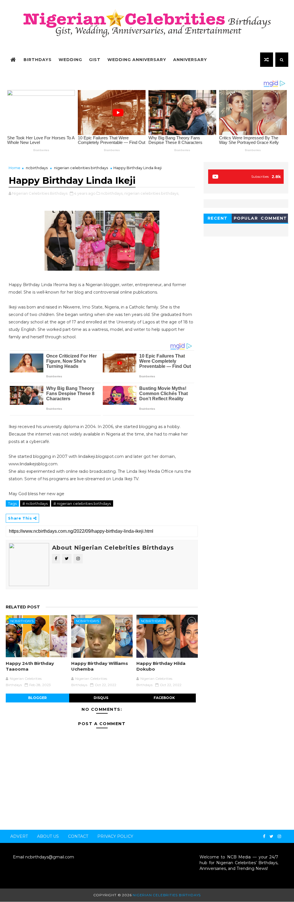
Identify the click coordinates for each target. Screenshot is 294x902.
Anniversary (190, 59)
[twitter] (271, 836)
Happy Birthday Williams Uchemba (99, 666)
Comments (274, 219)
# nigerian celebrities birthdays (82, 503)
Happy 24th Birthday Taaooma (30, 666)
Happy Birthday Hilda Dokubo (160, 666)
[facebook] (264, 836)
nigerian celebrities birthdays (81, 167)
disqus (101, 698)
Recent (218, 218)
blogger (37, 698)
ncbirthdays (37, 167)
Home (14, 167)
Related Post (23, 607)
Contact (78, 836)
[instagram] (279, 836)
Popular (246, 218)
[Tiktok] (285, 834)
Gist (94, 59)
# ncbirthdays (35, 503)
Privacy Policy (115, 836)
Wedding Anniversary (136, 59)
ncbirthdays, (112, 193)
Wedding (70, 59)
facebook (164, 698)
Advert (19, 836)
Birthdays (38, 59)
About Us (48, 836)
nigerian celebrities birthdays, (151, 193)
